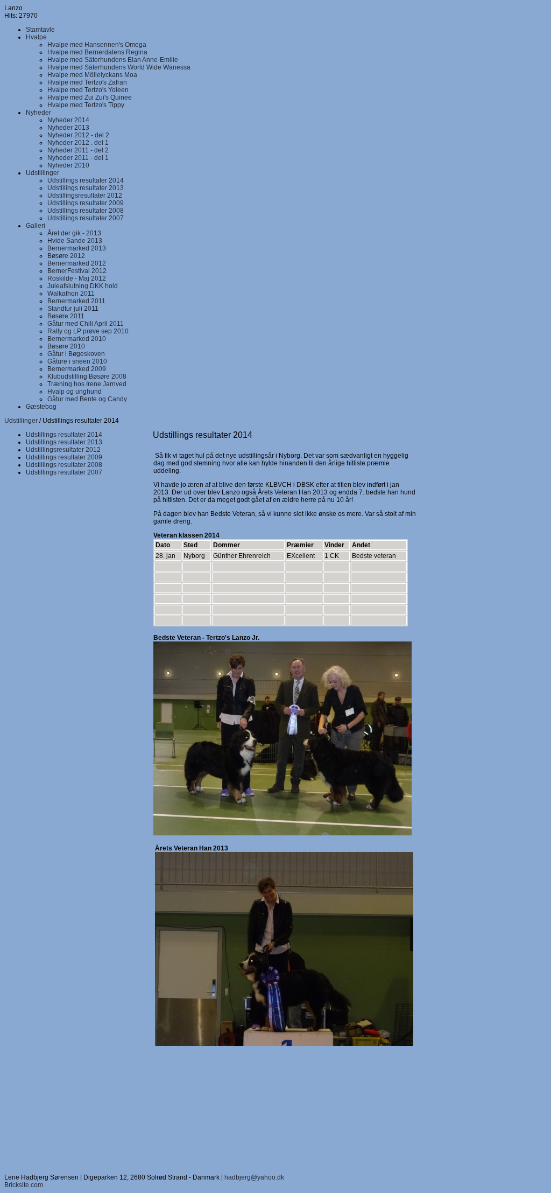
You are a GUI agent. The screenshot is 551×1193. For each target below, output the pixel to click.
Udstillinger (21, 420)
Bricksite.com (23, 1185)
